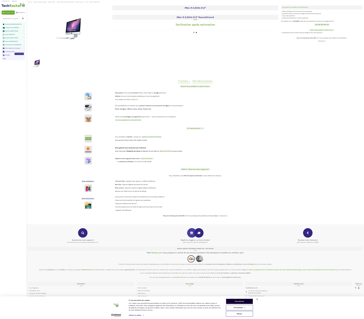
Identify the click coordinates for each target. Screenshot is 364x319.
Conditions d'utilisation (37, 296)
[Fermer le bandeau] (257, 299)
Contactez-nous (5, 1)
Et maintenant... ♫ (184, 81)
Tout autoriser (239, 301)
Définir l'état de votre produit (202, 81)
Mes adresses (142, 296)
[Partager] (193, 32)
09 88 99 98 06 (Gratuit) (256, 296)
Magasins (14, 1)
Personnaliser (238, 307)
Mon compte (142, 288)
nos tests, (296, 21)
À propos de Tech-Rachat (37, 293)
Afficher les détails (135, 315)
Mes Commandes (144, 291)
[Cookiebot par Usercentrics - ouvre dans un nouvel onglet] (116, 315)
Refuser (239, 314)
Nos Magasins (34, 288)
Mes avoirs (141, 293)
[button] (13, 48)
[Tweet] (196, 32)
